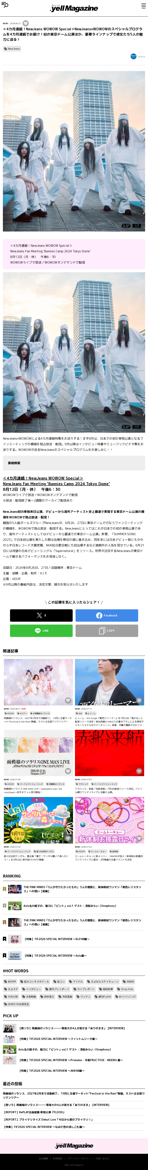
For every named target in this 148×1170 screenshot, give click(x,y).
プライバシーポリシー (78, 1158)
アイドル (78, 981)
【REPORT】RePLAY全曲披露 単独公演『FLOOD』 (34, 1112)
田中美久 (49, 996)
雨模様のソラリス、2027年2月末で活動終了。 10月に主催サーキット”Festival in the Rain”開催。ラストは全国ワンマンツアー (38, 719)
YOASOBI (13, 996)
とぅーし (92, 713)
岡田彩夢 (108, 989)
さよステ (13, 989)
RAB (80, 713)
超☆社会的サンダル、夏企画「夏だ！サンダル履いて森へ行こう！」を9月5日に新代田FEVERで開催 (36, 858)
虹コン (61, 981)
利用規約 (57, 1158)
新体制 (115, 851)
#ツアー (23, 713)
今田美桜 (67, 996)
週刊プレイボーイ (59, 989)
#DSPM (10, 713)
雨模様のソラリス (56, 784)
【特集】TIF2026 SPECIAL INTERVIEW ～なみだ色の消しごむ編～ (44, 1127)
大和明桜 (31, 996)
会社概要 (43, 1158)
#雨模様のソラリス (41, 713)
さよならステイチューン (105, 981)
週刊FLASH (104, 996)
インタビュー (33, 989)
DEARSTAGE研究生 (18, 1004)
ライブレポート (86, 989)
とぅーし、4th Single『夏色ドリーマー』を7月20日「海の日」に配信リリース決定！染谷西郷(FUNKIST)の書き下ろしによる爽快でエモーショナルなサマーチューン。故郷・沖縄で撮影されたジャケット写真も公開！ (109, 721)
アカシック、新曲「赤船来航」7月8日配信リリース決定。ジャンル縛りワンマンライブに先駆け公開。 (108, 790)
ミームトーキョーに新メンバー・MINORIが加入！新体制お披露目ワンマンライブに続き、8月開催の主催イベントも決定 (109, 858)
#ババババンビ (127, 996)
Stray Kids (127, 989)
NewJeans (14, 48)
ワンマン (85, 996)
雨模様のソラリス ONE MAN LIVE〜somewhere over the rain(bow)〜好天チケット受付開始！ (33, 790)
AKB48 (130, 981)
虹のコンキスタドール (36, 981)
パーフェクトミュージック (31, 784)
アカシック (83, 784)
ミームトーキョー (98, 851)
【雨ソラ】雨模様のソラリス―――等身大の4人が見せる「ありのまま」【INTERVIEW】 (57, 1105)
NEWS (5, 23)
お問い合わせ (102, 1158)
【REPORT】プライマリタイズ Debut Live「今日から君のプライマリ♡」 (48, 1119)
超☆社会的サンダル (45, 851)
